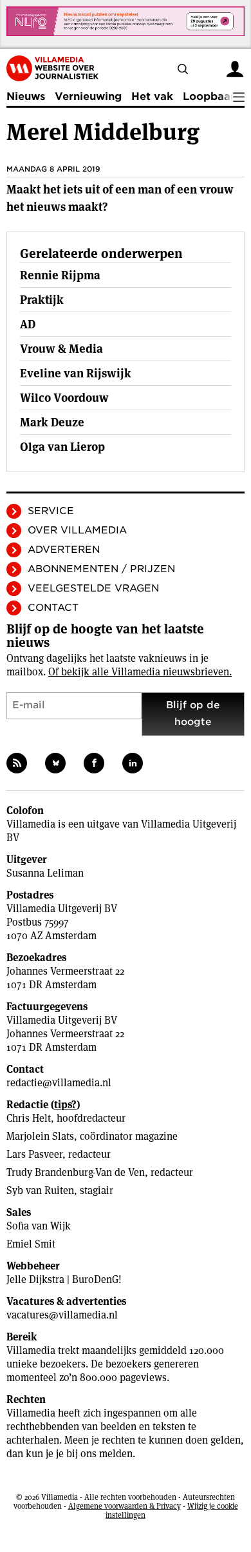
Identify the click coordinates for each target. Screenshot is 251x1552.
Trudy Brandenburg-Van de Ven (75, 1172)
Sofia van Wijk (38, 1226)
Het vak (152, 96)
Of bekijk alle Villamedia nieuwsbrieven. (140, 672)
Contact (53, 607)
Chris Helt (28, 1118)
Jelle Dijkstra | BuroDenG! (64, 1279)
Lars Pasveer (34, 1154)
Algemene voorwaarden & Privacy (124, 1506)
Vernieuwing (88, 96)
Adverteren (64, 549)
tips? (65, 1104)
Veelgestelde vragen (93, 588)
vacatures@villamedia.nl (62, 1315)
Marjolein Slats (40, 1136)
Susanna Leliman (45, 873)
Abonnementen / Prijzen (101, 569)
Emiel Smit (30, 1244)
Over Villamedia (77, 530)
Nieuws (25, 96)
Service (51, 511)
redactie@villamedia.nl (58, 1082)
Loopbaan (210, 96)
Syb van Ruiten (40, 1190)
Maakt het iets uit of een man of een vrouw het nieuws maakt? (120, 198)
